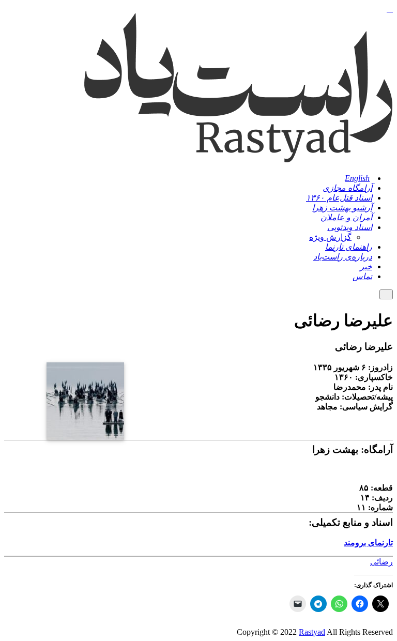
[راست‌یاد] (238, 160)
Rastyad (312, 632)
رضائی (381, 561)
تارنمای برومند (368, 542)
